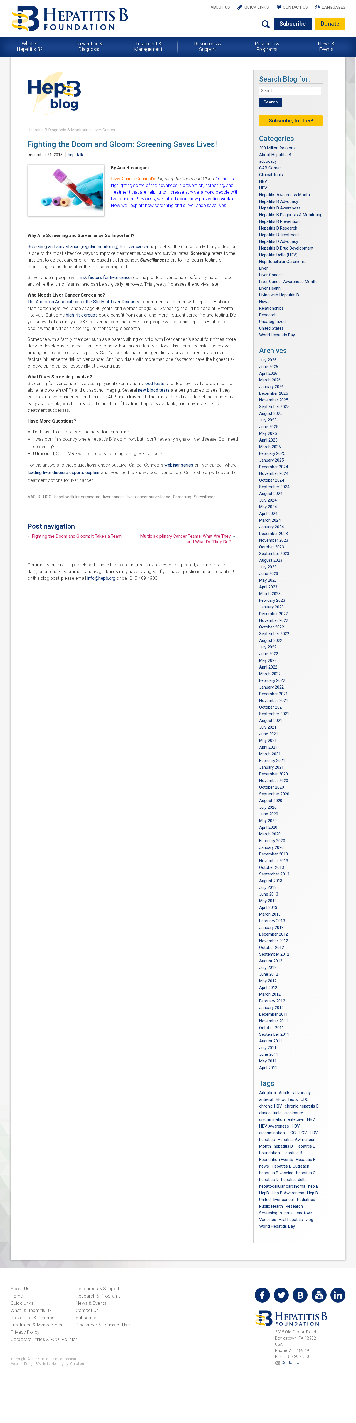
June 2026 (268, 366)
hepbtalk (75, 154)
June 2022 (268, 653)
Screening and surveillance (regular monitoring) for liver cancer (89, 246)
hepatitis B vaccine (276, 1172)
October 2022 (271, 627)
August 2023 (270, 560)
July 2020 (267, 807)
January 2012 (271, 1007)
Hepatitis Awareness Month (284, 194)
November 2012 (273, 940)
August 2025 (270, 413)
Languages (333, 7)
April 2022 (268, 667)
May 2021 (268, 740)
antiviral (266, 1099)
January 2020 (271, 847)
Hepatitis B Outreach (290, 1166)
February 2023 (272, 600)
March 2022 (270, 673)
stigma (286, 1212)
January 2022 (271, 687)
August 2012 (270, 960)
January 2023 (271, 607)
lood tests (154, 383)
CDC (305, 1099)
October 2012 (271, 947)
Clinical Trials (271, 174)
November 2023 (273, 540)
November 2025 (273, 400)
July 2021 (267, 727)
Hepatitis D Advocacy (278, 241)
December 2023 (273, 533)
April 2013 (268, 907)
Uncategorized (272, 321)
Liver (263, 268)
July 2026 (267, 359)
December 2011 (273, 1014)
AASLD (34, 496)
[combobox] (290, 91)
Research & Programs (267, 46)
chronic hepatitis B (302, 1106)
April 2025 (268, 440)
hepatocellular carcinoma (77, 496)
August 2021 (270, 720)
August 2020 (270, 800)
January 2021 (271, 767)
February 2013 (272, 920)
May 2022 (268, 660)
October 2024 (271, 480)
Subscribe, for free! (291, 121)
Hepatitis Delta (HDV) (278, 254)
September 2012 (274, 954)
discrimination (272, 1119)
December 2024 (273, 466)
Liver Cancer (104, 129)
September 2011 (274, 1034)
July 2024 (267, 500)
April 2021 (268, 747)
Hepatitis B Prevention (279, 221)
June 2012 (268, 974)
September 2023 (274, 553)
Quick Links (256, 7)
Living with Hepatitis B (279, 294)
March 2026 (270, 380)
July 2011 (267, 1047)
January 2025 (271, 460)
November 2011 (273, 1021)
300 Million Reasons (277, 148)
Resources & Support (207, 46)
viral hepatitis (291, 1219)
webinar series (179, 465)
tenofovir (303, 1212)
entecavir (296, 1119)
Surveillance (205, 496)
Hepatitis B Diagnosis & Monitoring (59, 129)
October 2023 (271, 546)
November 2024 (273, 473)
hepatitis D (268, 1179)
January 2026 (271, 386)
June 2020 (268, 814)
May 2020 (268, 820)
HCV (303, 1132)
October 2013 (271, 867)
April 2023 (268, 587)
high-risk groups (82, 315)
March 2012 (270, 994)
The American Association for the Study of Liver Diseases (84, 301)
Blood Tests (287, 1099)
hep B (313, 1186)
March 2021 (270, 753)
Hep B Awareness (288, 1192)
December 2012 (273, 934)
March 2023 (270, 593)
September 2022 (274, 633)
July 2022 (267, 647)
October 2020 (271, 787)
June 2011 (268, 1054)
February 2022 (272, 680)
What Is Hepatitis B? (30, 46)
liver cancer (113, 496)
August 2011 (270, 1041)
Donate (330, 23)
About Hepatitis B (275, 154)
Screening (182, 496)
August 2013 (270, 880)
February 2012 (272, 1000)
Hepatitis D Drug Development (286, 248)
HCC (47, 496)
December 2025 (273, 393)
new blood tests (154, 390)
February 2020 (272, 840)
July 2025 (267, 420)
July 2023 (267, 566)
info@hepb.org (101, 578)
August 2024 (270, 493)
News (264, 301)
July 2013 (267, 887)
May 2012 (268, 980)
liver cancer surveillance (148, 496)
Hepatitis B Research (278, 228)
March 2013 (270, 914)
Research (267, 314)
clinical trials (270, 1112)
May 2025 (268, 433)
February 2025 (272, 453)
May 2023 (268, 580)
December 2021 (273, 693)
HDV (263, 188)
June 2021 (268, 733)
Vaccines (267, 1219)
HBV (263, 181)
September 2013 (274, 874)
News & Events (326, 46)
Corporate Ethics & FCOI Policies (44, 1339)
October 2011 (271, 1027)
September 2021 (274, 713)
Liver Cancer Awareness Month (288, 281)
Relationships (271, 308)
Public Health (271, 1206)
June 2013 (268, 894)
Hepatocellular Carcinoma (282, 261)
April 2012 (268, 987)
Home (17, 1296)
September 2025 (274, 406)
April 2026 (268, 373)
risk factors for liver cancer (106, 277)
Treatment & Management (148, 46)
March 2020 (270, 834)
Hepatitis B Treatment (279, 234)
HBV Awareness (274, 1126)
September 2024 (274, 486)
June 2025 (268, 426)
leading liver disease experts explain (63, 472)
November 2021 (273, 700)
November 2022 (273, 620)
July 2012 (267, 967)
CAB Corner (270, 168)
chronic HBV (270, 1106)
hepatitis (267, 1139)
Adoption (267, 1092)
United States (271, 328)
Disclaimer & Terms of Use (103, 1325)
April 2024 (268, 513)
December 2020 (273, 773)
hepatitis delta (294, 1179)
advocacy (268, 161)
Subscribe (293, 23)
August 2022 (270, 640)
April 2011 (268, 1067)
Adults (284, 1092)
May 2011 (268, 1061)
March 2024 (270, 520)
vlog (309, 1219)
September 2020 (274, 793)
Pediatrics (306, 1199)
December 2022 (273, 613)
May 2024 (268, 506)
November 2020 (273, 780)
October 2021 (271, 707)
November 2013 (273, 860)
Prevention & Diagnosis (89, 46)
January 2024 (271, 526)
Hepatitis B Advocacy (278, 201)
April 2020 (268, 827)
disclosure (293, 1112)
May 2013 (268, 900)
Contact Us (295, 7)
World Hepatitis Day (277, 334)
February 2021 (272, 760)
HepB (264, 1192)
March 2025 (270, 446)
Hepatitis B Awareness (280, 208)
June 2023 (268, 573)
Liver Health (270, 288)
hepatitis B (283, 1146)
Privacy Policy (25, 1332)
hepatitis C (306, 1172)
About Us (220, 7)
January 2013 (271, 927)
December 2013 (273, 854)
